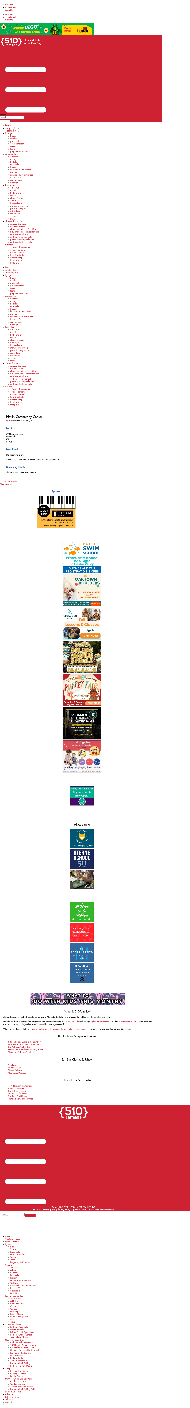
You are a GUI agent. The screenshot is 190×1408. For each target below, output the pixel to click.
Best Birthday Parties (17, 1091)
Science (13, 216)
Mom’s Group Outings (19, 206)
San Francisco (16, 180)
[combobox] (12, 117)
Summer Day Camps (18, 224)
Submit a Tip (10, 1399)
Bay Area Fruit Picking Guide (23, 1389)
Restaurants (15, 213)
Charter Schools (15, 1070)
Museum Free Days (16, 1088)
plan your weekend (100, 1021)
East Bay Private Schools (21, 237)
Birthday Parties (17, 193)
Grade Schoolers (17, 143)
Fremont (13, 167)
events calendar (73, 1021)
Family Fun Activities (14, 1296)
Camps (13, 195)
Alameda (14, 156)
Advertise (9, 4)
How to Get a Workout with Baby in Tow (25, 1049)
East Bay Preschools (19, 234)
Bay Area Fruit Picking (17, 1096)
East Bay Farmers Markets (21, 1366)
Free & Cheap (16, 203)
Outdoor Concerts (17, 250)
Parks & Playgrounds (19, 208)
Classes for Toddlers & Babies (23, 229)
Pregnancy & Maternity (20, 151)
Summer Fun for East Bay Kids (18, 1378)
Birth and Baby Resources (21, 1342)
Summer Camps (16, 257)
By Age (8, 133)
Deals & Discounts (13, 1391)
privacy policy (64, 1209)
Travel (12, 218)
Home (8, 125)
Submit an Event (12, 1397)
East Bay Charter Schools (21, 242)
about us (37, 1209)
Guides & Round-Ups (14, 1340)
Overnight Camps (17, 226)
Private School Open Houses (22, 239)
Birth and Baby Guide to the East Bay (24, 1041)
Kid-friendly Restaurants (20, 1353)
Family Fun (10, 185)
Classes (13, 1309)
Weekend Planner (13, 1239)
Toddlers (13, 138)
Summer (9, 244)
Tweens (13, 146)
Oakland (13, 172)
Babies (13, 136)
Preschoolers (15, 141)
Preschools (12, 1065)
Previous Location (9, 481)
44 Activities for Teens (17, 1093)
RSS (53, 1209)
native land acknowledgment (101, 1209)
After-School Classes (17, 1073)
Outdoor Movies (17, 252)
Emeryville (14, 164)
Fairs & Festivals (17, 255)
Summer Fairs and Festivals (22, 1386)
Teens (12, 149)
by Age (8, 1244)
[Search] (5, 121)
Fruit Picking (15, 263)
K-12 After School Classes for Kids (24, 231)
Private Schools (14, 1067)
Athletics (13, 190)
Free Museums (16, 1355)
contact (46, 1209)
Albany (13, 159)
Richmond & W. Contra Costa (22, 174)
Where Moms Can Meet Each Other (23, 1044)
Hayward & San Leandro (20, 169)
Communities (11, 154)
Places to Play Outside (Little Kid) (24, 1350)
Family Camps (16, 260)
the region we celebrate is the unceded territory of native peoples (55, 1029)
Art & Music (15, 187)
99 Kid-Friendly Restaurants (20, 1085)
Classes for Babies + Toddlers (20, 1052)
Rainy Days (15, 211)
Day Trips (14, 182)
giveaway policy (80, 1209)
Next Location (7, 484)
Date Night (14, 200)
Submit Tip (9, 10)
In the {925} (15, 177)
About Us (9, 1402)
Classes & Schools (17, 198)
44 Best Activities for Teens (21, 1360)
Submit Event (10, 7)
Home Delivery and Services (20, 1098)
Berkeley (14, 162)
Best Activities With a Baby (19, 1047)
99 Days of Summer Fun (20, 247)
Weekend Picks (12, 130)
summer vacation (128, 1021)
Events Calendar (12, 128)
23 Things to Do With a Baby (23, 1345)
